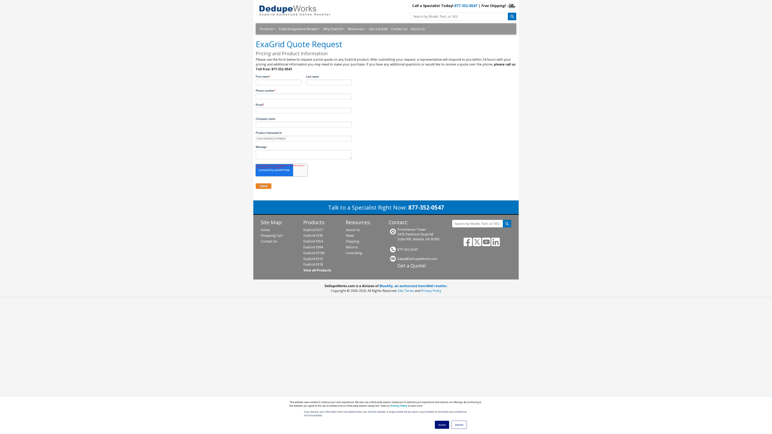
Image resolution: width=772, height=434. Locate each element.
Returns (352, 247)
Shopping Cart (272, 235)
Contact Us (399, 29)
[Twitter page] (477, 244)
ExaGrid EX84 (313, 247)
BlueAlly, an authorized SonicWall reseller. (414, 286)
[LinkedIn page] (495, 244)
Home (265, 230)
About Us (418, 29)
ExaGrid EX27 (313, 230)
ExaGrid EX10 (313, 259)
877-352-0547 (465, 5)
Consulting (354, 253)
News (350, 235)
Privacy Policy (431, 291)
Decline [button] (459, 424)
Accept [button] (442, 424)
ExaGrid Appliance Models (298, 29)
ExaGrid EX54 (313, 241)
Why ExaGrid (332, 29)
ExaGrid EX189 (314, 253)
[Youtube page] (486, 244)
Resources (355, 29)
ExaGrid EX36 (313, 235)
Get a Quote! (378, 29)
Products (266, 29)
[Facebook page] (468, 244)
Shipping (352, 241)
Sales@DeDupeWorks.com (417, 259)
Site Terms (406, 291)
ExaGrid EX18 (313, 264)
